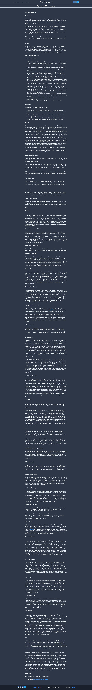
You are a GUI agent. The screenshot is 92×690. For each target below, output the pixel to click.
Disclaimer (38, 687)
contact (51, 309)
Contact (27, 2)
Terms (41, 687)
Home (14, 2)
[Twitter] (25, 687)
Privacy (34, 687)
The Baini (73, 687)
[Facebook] (23, 687)
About (19, 2)
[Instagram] (76, 2)
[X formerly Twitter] (78, 2)
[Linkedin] (74, 2)
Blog (23, 2)
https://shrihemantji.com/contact (40, 679)
